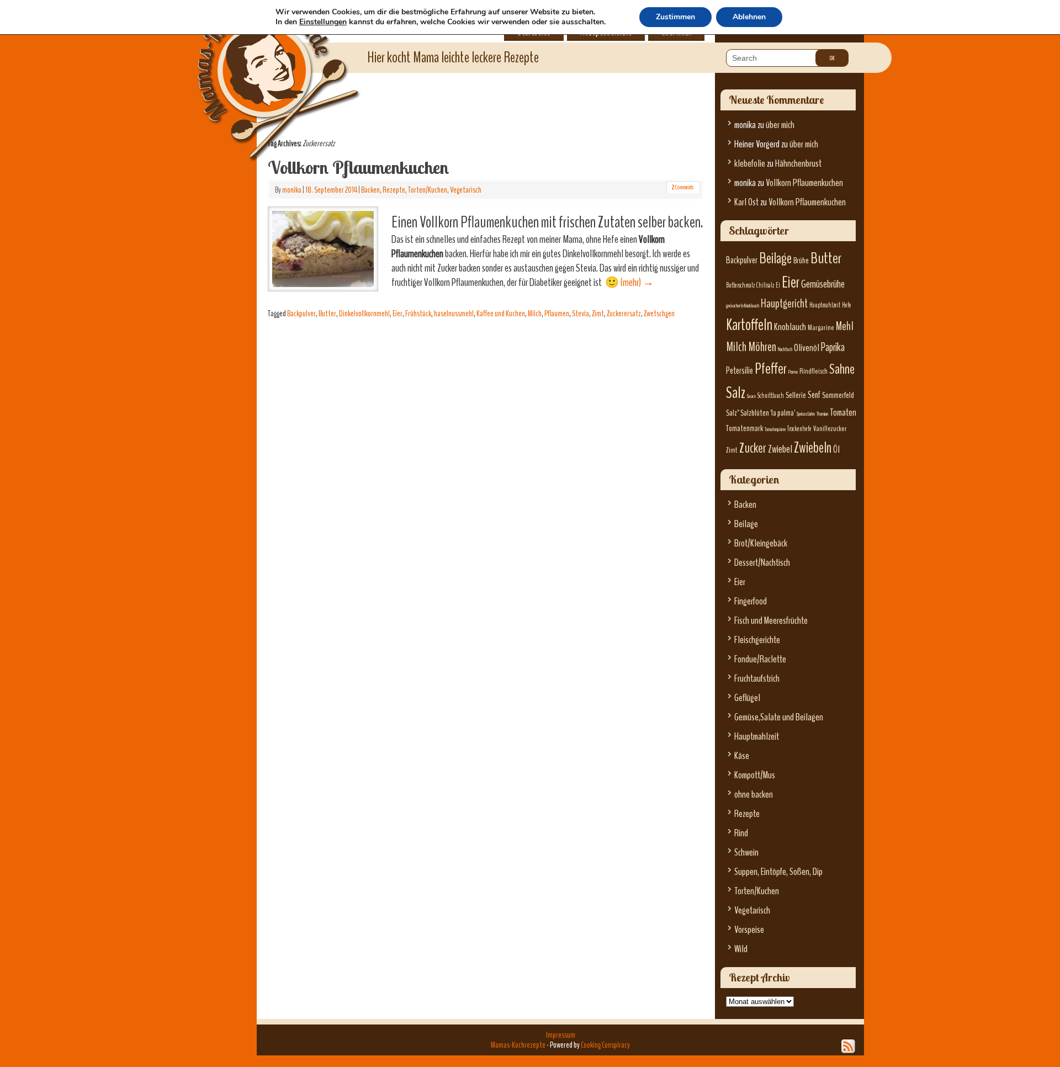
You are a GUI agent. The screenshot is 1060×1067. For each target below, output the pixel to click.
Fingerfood (750, 601)
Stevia (580, 313)
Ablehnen (749, 17)
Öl (836, 449)
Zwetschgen (659, 313)
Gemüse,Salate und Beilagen (778, 717)
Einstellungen (323, 22)
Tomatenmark (744, 428)
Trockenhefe (799, 429)
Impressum (560, 1035)
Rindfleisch (813, 371)
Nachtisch (785, 349)
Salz (735, 393)
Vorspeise (749, 930)
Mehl (845, 326)
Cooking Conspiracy (605, 1045)
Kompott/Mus (754, 775)
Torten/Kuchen (427, 190)
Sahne (842, 369)
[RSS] (848, 1046)
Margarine (821, 327)
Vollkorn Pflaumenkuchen (358, 167)
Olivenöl (806, 348)
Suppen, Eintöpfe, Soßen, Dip (778, 872)
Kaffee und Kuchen (500, 313)
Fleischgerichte (757, 640)
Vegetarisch (465, 190)
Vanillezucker (830, 428)
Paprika (833, 347)
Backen (370, 190)
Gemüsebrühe (823, 284)
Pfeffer (771, 368)
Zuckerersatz (624, 313)
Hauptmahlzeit (824, 305)
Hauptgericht (784, 303)
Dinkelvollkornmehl (364, 313)
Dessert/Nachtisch (762, 563)
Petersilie (739, 370)
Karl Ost (746, 202)
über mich (780, 125)
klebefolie (749, 164)
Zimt (598, 313)
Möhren (762, 346)
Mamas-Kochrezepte (262, 69)
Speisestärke (806, 414)
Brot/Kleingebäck (760, 543)
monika (291, 190)
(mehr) (637, 282)
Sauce (751, 396)
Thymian (822, 414)
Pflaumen (556, 313)
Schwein (746, 852)
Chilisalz (765, 285)
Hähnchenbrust (798, 164)
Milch (535, 313)
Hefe (846, 305)
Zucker (752, 448)
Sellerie (796, 395)
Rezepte (394, 190)
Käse (741, 756)
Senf (814, 395)
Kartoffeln (749, 325)
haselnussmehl (454, 313)
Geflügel (747, 698)
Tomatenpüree (775, 429)
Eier (397, 313)
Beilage (775, 258)
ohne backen (753, 794)
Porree (793, 372)
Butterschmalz (740, 285)
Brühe (801, 260)
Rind (741, 833)
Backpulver (301, 313)
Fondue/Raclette (760, 659)
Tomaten (843, 413)
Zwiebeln (812, 447)
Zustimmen (675, 17)
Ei (778, 285)
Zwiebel (780, 449)
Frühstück (418, 313)
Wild (741, 949)
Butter (327, 313)
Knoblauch (790, 327)
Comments (682, 187)
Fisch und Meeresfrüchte (771, 621)
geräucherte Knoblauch (742, 305)
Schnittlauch (770, 396)
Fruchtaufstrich (757, 679)
